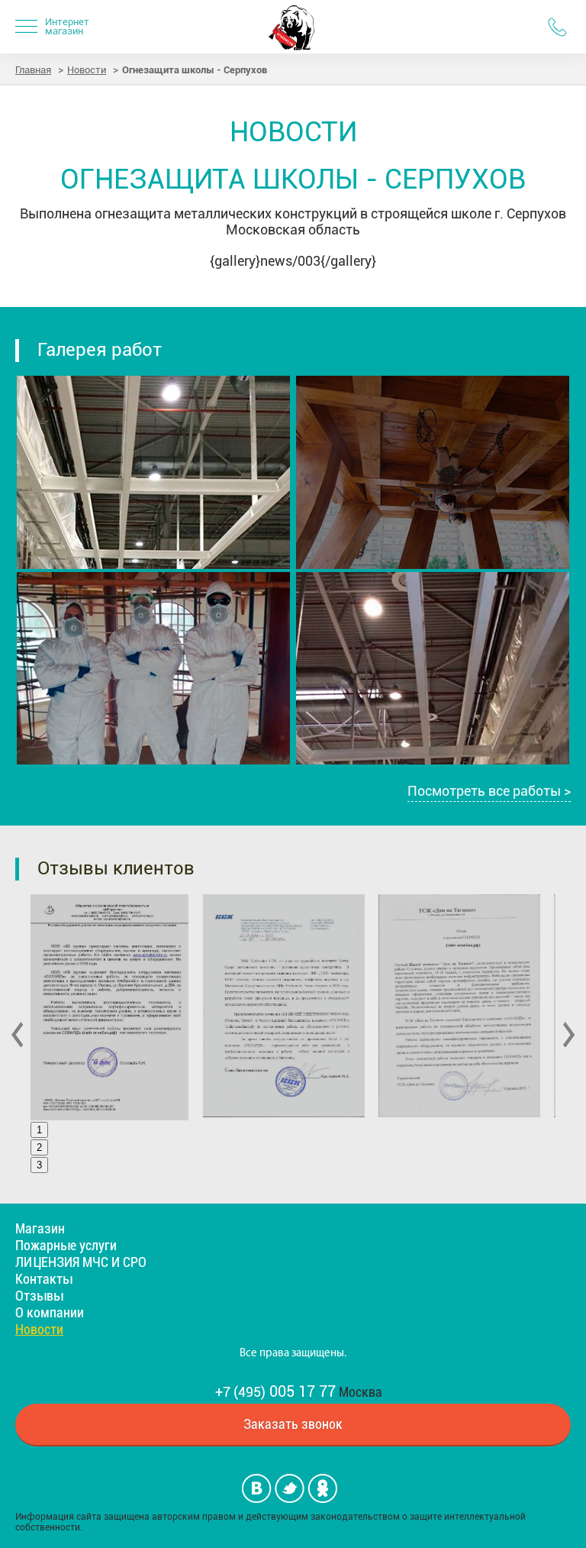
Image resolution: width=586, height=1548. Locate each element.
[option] (122, 1007)
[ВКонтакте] (257, 1488)
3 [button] (39, 1165)
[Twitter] (289, 1488)
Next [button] (569, 1034)
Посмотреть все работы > (489, 791)
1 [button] (39, 1130)
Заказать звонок (293, 1424)
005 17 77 (275, 1391)
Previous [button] (17, 1034)
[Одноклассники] (322, 1488)
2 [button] (39, 1147)
